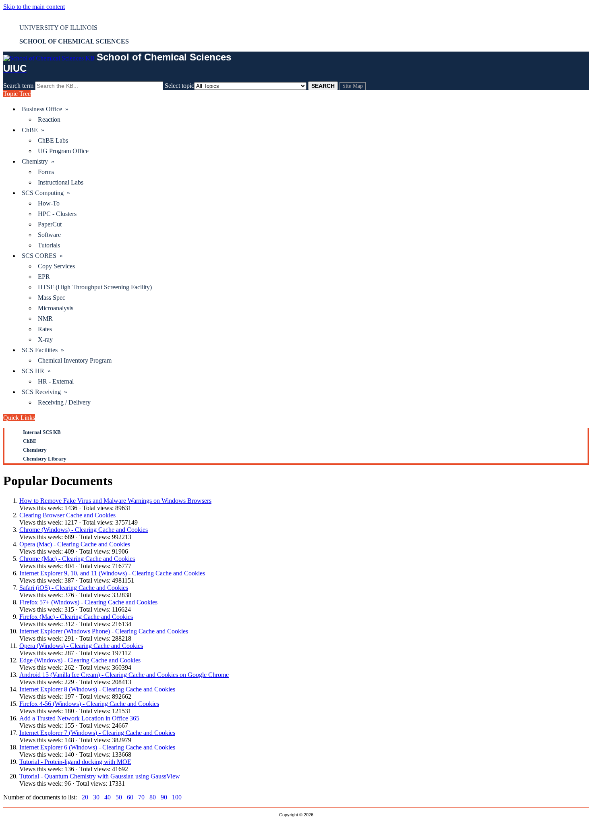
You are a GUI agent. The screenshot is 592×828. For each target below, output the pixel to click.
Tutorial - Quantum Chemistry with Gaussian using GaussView (99, 776)
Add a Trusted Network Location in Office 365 (79, 718)
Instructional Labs (60, 182)
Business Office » (45, 109)
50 (119, 797)
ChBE (30, 441)
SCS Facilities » (43, 350)
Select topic (179, 85)
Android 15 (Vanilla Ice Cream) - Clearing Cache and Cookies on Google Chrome (124, 674)
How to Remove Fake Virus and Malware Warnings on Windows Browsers (115, 500)
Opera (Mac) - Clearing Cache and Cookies (74, 544)
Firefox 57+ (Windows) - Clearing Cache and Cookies (88, 602)
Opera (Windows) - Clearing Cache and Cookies (81, 645)
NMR (45, 318)
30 (96, 797)
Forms (46, 171)
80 (152, 797)
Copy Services (56, 266)
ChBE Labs (53, 140)
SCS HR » (36, 370)
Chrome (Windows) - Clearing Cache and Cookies (83, 529)
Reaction (49, 119)
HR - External (56, 381)
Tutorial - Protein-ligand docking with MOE (75, 761)
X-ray (45, 339)
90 (164, 797)
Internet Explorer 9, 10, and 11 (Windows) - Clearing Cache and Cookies (112, 573)
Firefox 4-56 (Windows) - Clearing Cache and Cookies (89, 703)
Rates (45, 329)
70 (141, 797)
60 (130, 797)
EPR (44, 276)
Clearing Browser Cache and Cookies (67, 515)
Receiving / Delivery (64, 402)
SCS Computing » (46, 192)
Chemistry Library (44, 459)
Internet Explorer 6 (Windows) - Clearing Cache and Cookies (97, 747)
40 (107, 797)
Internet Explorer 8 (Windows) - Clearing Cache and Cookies (97, 689)
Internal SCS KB (42, 432)
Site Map (352, 86)
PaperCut (50, 224)
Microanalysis (55, 308)
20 (85, 797)
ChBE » (33, 130)
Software (49, 234)
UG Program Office (63, 150)
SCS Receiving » (44, 391)
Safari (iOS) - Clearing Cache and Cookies (73, 587)
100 (177, 797)
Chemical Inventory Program (75, 360)
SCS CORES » (42, 255)
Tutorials (49, 245)
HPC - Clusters (57, 213)
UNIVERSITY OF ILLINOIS (58, 27)
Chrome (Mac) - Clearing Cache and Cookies (77, 558)
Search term (18, 85)
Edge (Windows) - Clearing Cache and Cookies (80, 660)
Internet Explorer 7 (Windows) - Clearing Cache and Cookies (97, 732)
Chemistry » (38, 161)
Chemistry (35, 450)
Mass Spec (51, 297)
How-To (49, 203)
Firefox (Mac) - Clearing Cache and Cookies (76, 616)
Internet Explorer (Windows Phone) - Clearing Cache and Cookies (103, 631)
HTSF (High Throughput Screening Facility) (95, 287)
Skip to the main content (34, 6)
